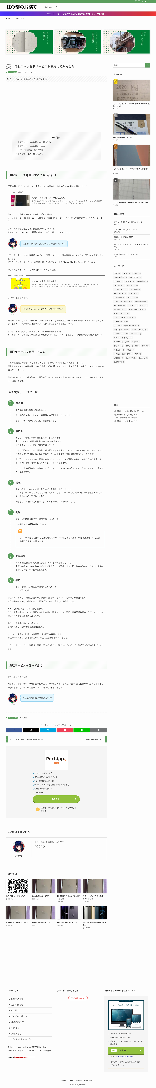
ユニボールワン (121, 334)
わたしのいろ (120, 293)
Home (63, 1080)
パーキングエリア (121, 313)
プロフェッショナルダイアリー (126, 326)
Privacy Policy (21, 1050)
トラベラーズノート (137, 309)
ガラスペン (132, 297)
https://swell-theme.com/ (124, 1056)
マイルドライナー (121, 330)
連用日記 (143, 358)
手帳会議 (119, 350)
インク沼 (133, 293)
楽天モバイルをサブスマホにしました (48, 198)
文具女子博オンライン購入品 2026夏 (128, 223)
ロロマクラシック (121, 342)
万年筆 (135, 342)
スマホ (24, 718)
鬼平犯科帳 (119, 362)
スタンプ (132, 305)
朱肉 (138, 354)
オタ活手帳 (119, 297)
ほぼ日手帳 (135, 289)
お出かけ (17, 999)
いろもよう (132, 285)
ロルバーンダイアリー (123, 338)
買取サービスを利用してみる (32, 146)
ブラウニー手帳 (121, 322)
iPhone (136, 273)
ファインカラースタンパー (125, 318)
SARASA (129, 281)
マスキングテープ (139, 330)
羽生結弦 (118, 358)
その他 (15, 1010)
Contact (79, 1080)
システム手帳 (141, 301)
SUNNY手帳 (142, 281)
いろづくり (119, 285)
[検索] (148, 1)
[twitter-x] (135, 1)
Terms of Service (38, 1050)
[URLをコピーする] (98, 730)
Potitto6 (118, 281)
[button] (14, 730)
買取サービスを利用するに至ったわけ (36, 142)
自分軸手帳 (131, 358)
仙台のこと (17, 1022)
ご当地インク (120, 289)
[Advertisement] (56, 107)
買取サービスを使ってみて (31, 154)
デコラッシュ (120, 309)
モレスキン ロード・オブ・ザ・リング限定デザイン (131, 247)
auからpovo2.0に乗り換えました (46, 281)
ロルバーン (135, 334)
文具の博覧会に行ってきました (126, 255)
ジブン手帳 (119, 305)
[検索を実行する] (147, 65)
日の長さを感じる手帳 (123, 354)
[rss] (145, 1)
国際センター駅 (132, 346)
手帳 (15, 1028)
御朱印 (145, 346)
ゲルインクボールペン (123, 301)
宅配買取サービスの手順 (33, 150)
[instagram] (139, 1)
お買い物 (17, 1005)
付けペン (118, 346)
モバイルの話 (13, 72)
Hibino (126, 273)
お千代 (18, 856)
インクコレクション (21, 1039)
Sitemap (71, 1080)
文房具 (16, 1034)
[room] (142, 1)
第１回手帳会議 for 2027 (123, 238)
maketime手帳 (120, 277)
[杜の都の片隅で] (22, 7)
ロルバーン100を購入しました (125, 231)
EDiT (117, 273)
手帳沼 (131, 350)
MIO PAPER (135, 277)
